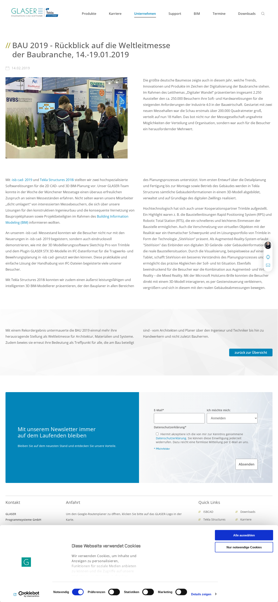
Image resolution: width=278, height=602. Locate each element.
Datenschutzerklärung (170, 427)
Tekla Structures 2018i (57, 180)
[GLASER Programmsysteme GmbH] (35, 12)
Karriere (246, 519)
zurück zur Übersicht (251, 352)
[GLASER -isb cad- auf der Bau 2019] (66, 117)
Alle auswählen (244, 535)
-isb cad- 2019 (21, 180)
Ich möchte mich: (219, 410)
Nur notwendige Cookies (244, 547)
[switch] (114, 592)
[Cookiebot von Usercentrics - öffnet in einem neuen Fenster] (26, 594)
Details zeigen (201, 594)
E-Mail (159, 410)
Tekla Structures (214, 519)
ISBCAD (208, 512)
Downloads (247, 512)
